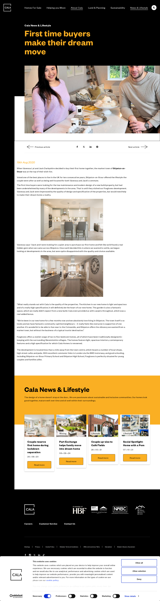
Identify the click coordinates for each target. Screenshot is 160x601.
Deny (139, 579)
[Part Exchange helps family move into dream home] (71, 426)
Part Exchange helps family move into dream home (70, 445)
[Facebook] (25, 555)
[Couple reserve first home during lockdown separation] (39, 426)
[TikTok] (44, 555)
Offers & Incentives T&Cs (92, 547)
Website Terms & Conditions (69, 547)
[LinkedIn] (39, 555)
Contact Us (69, 523)
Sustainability (118, 7)
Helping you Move (56, 7)
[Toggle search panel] (7, 293)
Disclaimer (108, 547)
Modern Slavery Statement (126, 547)
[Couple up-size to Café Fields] (103, 426)
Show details (130, 596)
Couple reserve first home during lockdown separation (37, 447)
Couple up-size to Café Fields (102, 443)
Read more (39, 464)
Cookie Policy (50, 547)
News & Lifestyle (139, 7)
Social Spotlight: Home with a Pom (133, 443)
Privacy (37, 547)
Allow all (139, 563)
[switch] (71, 596)
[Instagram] (30, 555)
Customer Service (48, 523)
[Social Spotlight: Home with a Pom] (135, 426)
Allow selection (139, 571)
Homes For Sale (32, 7)
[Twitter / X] (35, 555)
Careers (28, 523)
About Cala (77, 7)
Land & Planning (96, 7)
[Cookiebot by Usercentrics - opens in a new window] (16, 596)
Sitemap (27, 547)
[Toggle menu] (7, 309)
